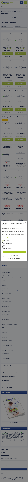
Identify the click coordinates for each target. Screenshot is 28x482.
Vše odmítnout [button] (14, 255)
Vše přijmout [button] (14, 252)
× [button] (25, 222)
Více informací (11, 236)
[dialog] (14, 241)
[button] (14, 238)
